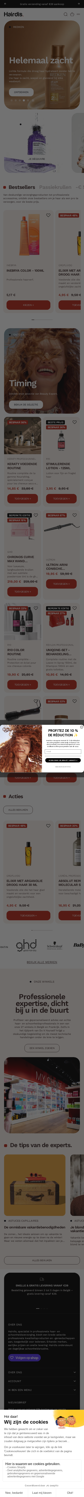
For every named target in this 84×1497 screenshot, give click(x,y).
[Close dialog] (81, 727)
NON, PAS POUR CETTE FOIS (63, 766)
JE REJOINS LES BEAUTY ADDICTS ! (63, 760)
